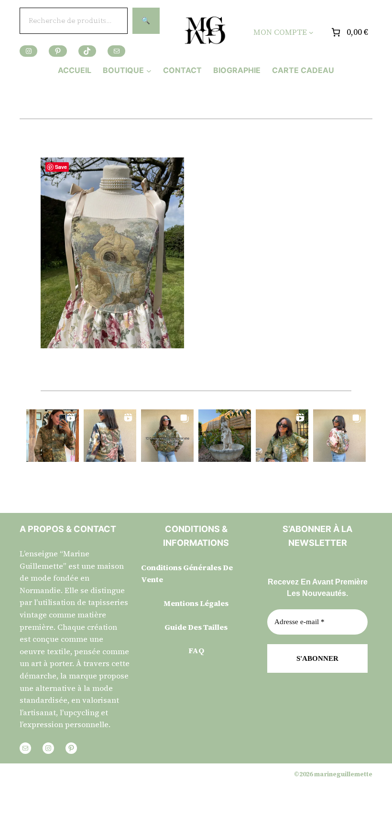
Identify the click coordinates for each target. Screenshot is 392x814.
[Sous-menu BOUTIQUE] (149, 70)
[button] (52, 435)
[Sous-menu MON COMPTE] (311, 32)
